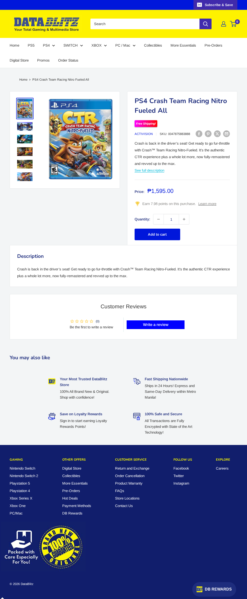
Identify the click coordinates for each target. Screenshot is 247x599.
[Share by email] (226, 133)
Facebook (181, 468)
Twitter (178, 476)
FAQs (119, 491)
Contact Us (124, 506)
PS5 (31, 45)
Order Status (68, 60)
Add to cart (157, 234)
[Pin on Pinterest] (208, 133)
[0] (233, 24)
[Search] (205, 24)
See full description (149, 170)
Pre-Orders (213, 45)
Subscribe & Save (219, 5)
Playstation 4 (20, 491)
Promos (43, 60)
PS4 (46, 45)
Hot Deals (70, 498)
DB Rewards (72, 513)
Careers (222, 468)
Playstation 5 (20, 483)
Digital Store (19, 60)
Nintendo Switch (22, 468)
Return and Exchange (132, 468)
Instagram (181, 483)
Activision (144, 134)
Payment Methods (76, 506)
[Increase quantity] (184, 219)
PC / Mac (122, 45)
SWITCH (70, 45)
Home (14, 45)
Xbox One (18, 506)
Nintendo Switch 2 (24, 476)
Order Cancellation (129, 476)
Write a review (155, 325)
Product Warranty (129, 483)
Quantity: (142, 219)
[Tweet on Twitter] (217, 133)
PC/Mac (16, 513)
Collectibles (153, 45)
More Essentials (183, 45)
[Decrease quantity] (158, 219)
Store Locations (127, 498)
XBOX (96, 45)
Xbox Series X (21, 498)
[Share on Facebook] (199, 133)
